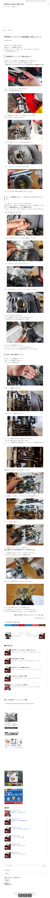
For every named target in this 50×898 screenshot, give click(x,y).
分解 (39, 614)
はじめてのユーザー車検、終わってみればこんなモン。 (21, 828)
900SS (10, 30)
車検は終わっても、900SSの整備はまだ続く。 (19, 820)
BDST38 (26, 614)
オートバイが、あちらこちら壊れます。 (20, 684)
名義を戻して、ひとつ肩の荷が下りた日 (18, 812)
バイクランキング (7, 885)
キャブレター (31, 614)
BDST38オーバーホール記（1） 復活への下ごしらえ (23, 650)
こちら (15, 51)
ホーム (6, 30)
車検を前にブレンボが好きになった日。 (18, 845)
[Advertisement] (25, 18)
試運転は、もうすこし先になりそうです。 (18, 853)
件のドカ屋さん (14, 88)
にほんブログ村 (7, 881)
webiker (43, 618)
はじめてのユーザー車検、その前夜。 (19, 676)
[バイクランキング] (7, 883)
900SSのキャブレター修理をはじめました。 (21, 667)
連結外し (42, 614)
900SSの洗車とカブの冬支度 (17, 658)
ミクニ (36, 614)
